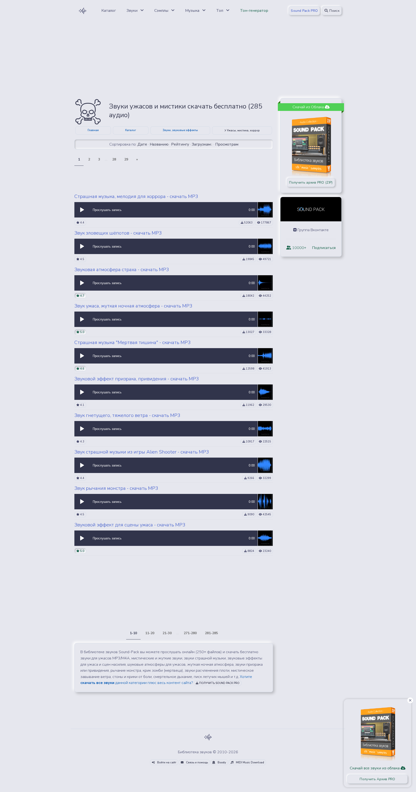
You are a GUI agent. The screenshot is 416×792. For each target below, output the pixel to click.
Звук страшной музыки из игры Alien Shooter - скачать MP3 (141, 452)
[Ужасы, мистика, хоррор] (88, 111)
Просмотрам (226, 144)
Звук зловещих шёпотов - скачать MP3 (118, 233)
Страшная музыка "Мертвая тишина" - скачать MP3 (132, 342)
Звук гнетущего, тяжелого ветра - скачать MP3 (127, 415)
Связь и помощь (196, 762)
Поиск (333, 10)
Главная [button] (93, 130)
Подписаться (324, 247)
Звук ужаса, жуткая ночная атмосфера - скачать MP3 (133, 306)
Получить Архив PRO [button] (377, 779)
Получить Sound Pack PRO (219, 683)
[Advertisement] (208, 60)
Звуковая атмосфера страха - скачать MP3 (121, 269)
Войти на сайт (166, 762)
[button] (82, 209)
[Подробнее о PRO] (377, 732)
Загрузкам (201, 144)
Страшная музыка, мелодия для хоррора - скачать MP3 (136, 196)
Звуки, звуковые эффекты (180, 130)
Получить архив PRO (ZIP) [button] (310, 182)
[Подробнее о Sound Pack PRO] (311, 144)
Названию (159, 144)
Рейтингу (180, 144)
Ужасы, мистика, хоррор (243, 130)
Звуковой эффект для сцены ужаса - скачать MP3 (129, 525)
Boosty (221, 762)
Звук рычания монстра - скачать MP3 (116, 488)
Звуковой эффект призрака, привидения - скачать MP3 (136, 379)
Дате (142, 144)
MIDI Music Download (249, 762)
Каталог (130, 130)
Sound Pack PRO (304, 10)
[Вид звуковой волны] (265, 209)
